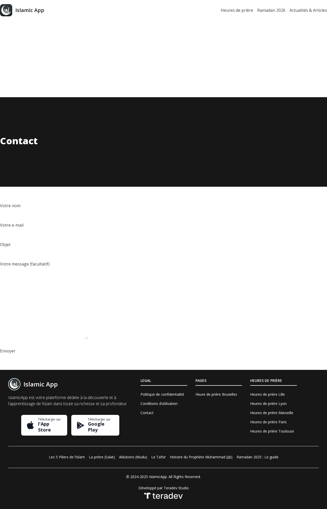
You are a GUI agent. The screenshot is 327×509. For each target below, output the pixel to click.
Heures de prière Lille (267, 394)
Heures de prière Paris (268, 421)
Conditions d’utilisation (159, 403)
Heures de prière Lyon (268, 403)
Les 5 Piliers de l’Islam (67, 457)
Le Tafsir (158, 457)
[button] (44, 425)
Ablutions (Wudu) (133, 457)
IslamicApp (158, 476)
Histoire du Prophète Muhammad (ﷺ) (201, 457)
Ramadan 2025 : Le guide (257, 457)
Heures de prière (237, 10)
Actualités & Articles (308, 10)
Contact (147, 412)
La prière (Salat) (102, 457)
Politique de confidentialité (162, 394)
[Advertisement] (163, 59)
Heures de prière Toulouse (272, 431)
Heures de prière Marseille (271, 412)
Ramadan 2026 (271, 10)
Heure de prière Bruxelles (216, 394)
